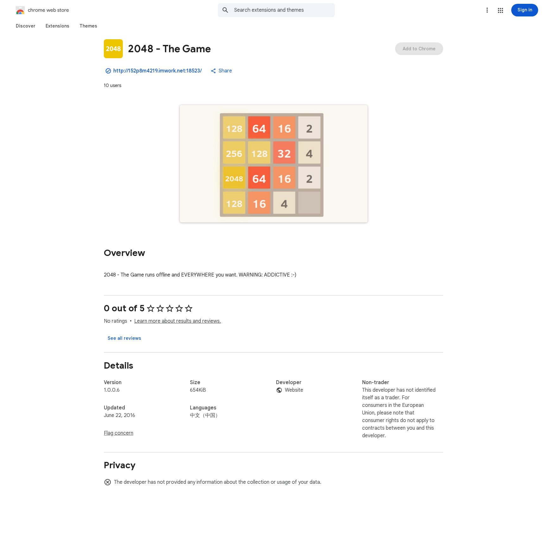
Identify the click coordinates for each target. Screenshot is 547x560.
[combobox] (284, 10)
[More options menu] (487, 10)
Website (294, 390)
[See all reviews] (124, 338)
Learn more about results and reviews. (177, 321)
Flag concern (118, 433)
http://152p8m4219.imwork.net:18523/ (157, 71)
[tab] (26, 26)
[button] (500, 10)
